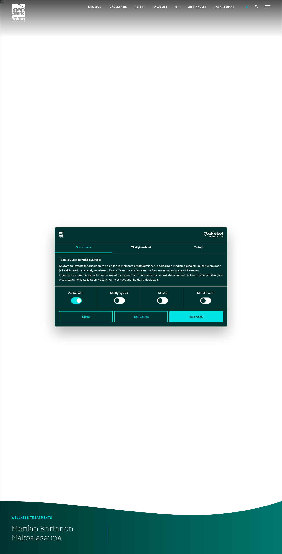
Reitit (140, 7)
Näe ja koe (118, 7)
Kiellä (86, 316)
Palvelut (160, 7)
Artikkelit (197, 7)
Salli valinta (141, 316)
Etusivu (95, 7)
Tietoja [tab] (198, 247)
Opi (178, 7)
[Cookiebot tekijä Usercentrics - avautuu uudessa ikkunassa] (206, 235)
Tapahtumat (224, 7)
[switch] (119, 301)
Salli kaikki (196, 316)
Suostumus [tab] (83, 247)
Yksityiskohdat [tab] (141, 247)
